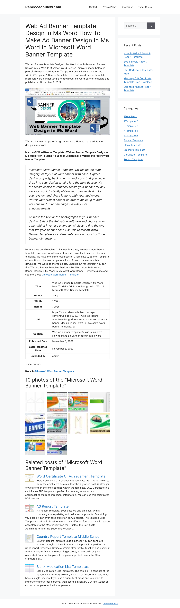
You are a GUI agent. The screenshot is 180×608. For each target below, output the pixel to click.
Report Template (133, 159)
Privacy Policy (109, 7)
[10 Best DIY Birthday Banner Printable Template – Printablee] (35, 402)
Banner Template (133, 140)
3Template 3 (131, 126)
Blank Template (132, 145)
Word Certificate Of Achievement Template (71, 476)
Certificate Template (135, 154)
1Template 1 (130, 116)
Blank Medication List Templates (63, 567)
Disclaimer (127, 7)
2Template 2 (131, 121)
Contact (93, 7)
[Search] (151, 25)
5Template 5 (131, 135)
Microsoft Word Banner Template (60, 274)
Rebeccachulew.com (43, 7)
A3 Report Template (53, 506)
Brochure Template (134, 149)
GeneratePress (110, 603)
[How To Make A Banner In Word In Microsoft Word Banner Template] (35, 423)
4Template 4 (131, 130)
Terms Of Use (145, 7)
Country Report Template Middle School (68, 537)
